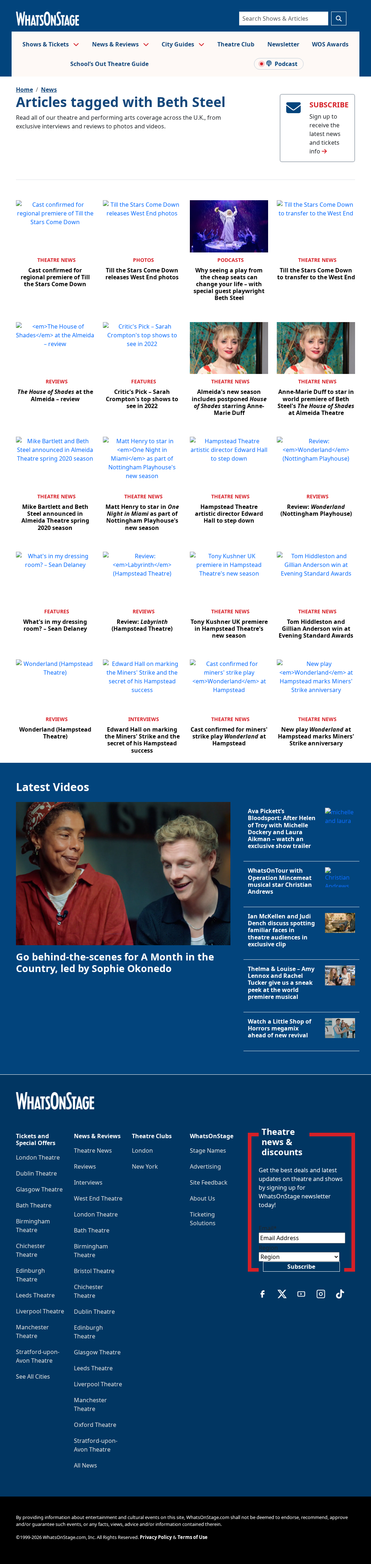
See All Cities (33, 1376)
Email (268, 1228)
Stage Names (208, 1151)
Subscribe (301, 1267)
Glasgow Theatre (39, 1189)
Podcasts (230, 259)
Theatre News (56, 259)
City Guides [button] (179, 44)
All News (85, 1465)
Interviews (143, 719)
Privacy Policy (156, 1537)
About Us (202, 1198)
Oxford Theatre (95, 1425)
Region (268, 1248)
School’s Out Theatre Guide (109, 64)
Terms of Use (193, 1537)
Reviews (57, 381)
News (49, 90)
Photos (143, 259)
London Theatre (38, 1157)
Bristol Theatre (94, 1271)
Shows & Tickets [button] (46, 44)
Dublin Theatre (36, 1173)
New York (145, 1166)
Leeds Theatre (35, 1295)
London (142, 1151)
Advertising (205, 1166)
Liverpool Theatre (40, 1311)
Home (24, 90)
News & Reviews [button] (116, 44)
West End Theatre (98, 1198)
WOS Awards (330, 44)
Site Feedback (209, 1182)
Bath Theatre (33, 1205)
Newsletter (283, 44)
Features (143, 381)
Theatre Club (235, 44)
